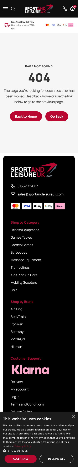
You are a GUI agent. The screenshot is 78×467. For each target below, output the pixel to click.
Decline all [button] (56, 459)
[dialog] (39, 439)
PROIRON (18, 339)
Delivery (17, 381)
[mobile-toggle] (5, 8)
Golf (14, 290)
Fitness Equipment (25, 230)
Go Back (56, 116)
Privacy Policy (21, 411)
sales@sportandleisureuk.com (40, 194)
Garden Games (22, 245)
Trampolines (20, 267)
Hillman (16, 346)
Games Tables (21, 237)
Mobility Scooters (24, 282)
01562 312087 (27, 186)
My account (19, 389)
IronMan (17, 324)
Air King (16, 309)
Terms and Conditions (27, 404)
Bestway (17, 331)
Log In (15, 396)
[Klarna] (29, 369)
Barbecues (19, 252)
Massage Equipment (26, 260)
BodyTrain (18, 316)
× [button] (73, 416)
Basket (74, 7)
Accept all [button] (20, 459)
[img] (39, 8)
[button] (39, 450)
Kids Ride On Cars (24, 275)
